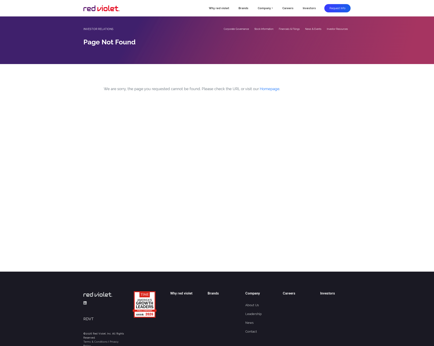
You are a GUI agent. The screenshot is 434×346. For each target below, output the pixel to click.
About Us (252, 305)
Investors (309, 8)
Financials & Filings (289, 29)
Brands (243, 8)
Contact (251, 331)
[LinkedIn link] (85, 303)
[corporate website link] (101, 8)
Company (264, 8)
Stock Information (263, 29)
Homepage (269, 89)
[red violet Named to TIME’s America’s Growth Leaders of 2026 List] (144, 304)
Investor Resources (337, 29)
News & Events (313, 29)
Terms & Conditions (95, 341)
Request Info (337, 8)
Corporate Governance (236, 29)
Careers (287, 8)
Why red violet (219, 8)
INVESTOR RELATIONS (98, 29)
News (249, 322)
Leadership (253, 314)
